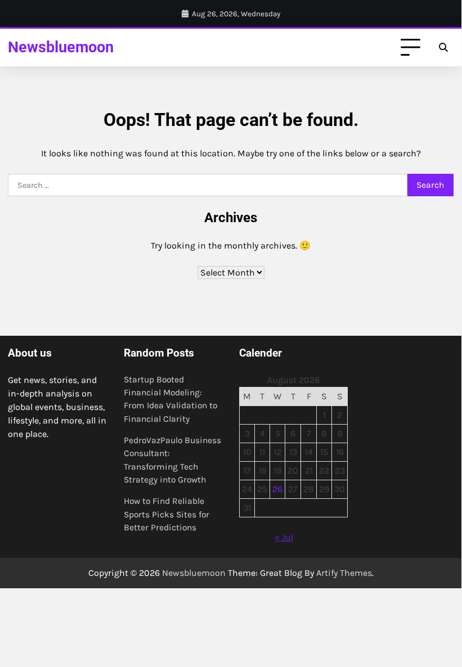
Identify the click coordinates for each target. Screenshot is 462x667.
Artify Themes (344, 572)
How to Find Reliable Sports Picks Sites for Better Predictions (166, 514)
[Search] (443, 48)
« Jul (284, 537)
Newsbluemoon (61, 47)
